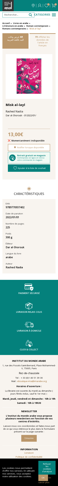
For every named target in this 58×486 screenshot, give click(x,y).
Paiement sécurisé (29, 293)
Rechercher (30, 15)
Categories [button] (42, 14)
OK (43, 477)
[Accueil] (8, 5)
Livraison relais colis (29, 312)
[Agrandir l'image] (29, 76)
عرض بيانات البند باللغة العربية (15, 38)
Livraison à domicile (29, 330)
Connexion (39, 5)
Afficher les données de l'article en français (42, 41)
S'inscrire (29, 438)
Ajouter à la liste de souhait (32, 168)
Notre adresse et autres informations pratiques (33, 5)
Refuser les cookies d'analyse (47, 467)
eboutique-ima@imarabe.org (32, 381)
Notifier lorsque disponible (30, 147)
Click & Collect (29, 349)
